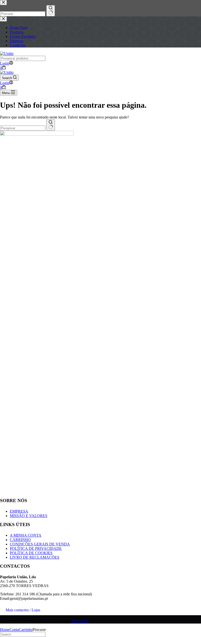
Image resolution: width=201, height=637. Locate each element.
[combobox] (22, 128)
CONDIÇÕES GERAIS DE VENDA (40, 544)
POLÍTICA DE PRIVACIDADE (36, 548)
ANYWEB (79, 621)
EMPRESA (19, 511)
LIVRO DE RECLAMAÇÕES (34, 557)
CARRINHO (20, 540)
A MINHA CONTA (25, 535)
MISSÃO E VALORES (28, 516)
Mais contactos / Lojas (23, 610)
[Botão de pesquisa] (50, 125)
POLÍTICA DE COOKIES (31, 553)
